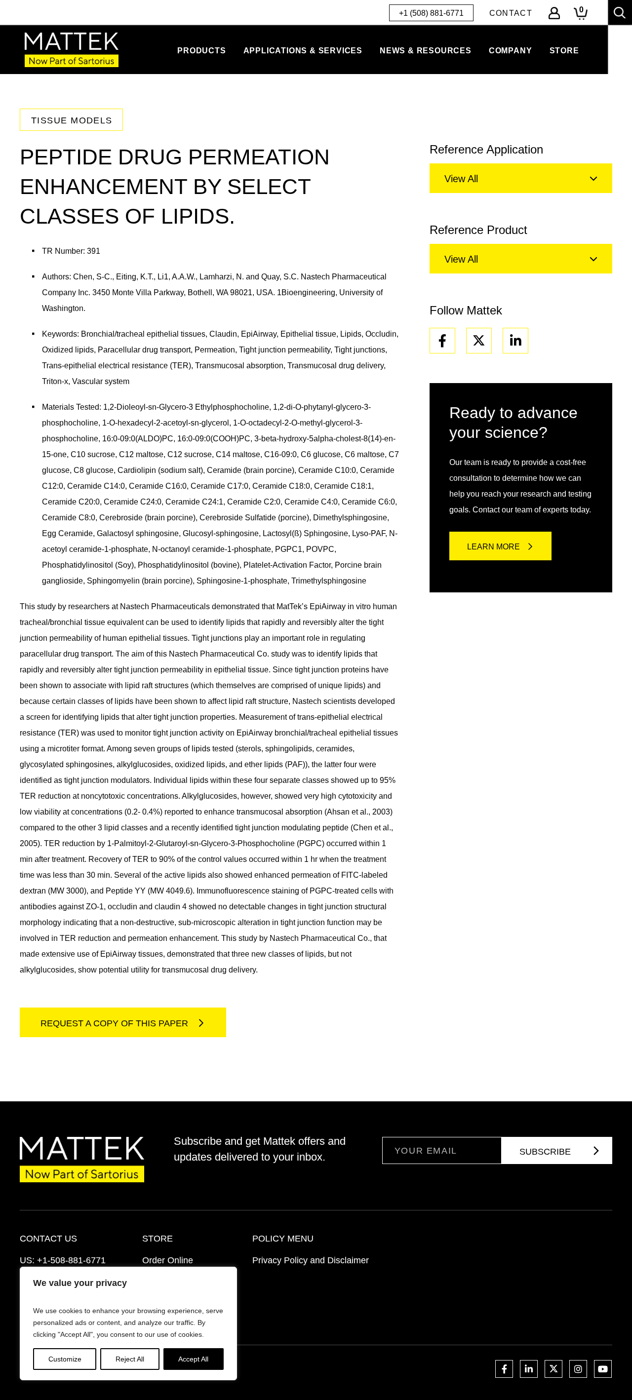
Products (201, 50)
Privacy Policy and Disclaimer (310, 1260)
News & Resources (426, 50)
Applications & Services (302, 50)
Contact (510, 13)
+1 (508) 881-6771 (431, 13)
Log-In (554, 13)
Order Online (167, 1260)
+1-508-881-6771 (71, 1260)
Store (564, 50)
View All (461, 178)
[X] (479, 340)
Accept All (193, 1359)
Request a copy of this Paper (115, 1023)
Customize (64, 1359)
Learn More (493, 547)
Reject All (130, 1359)
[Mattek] (71, 50)
